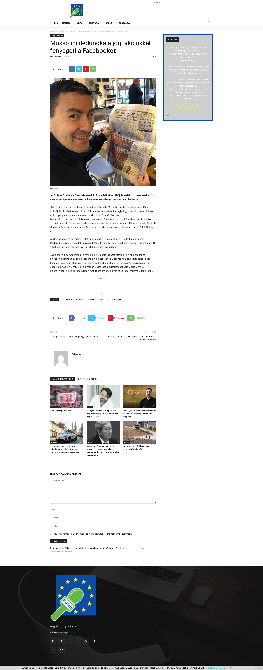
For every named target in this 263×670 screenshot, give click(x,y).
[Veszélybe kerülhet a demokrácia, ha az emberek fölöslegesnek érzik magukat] (139, 396)
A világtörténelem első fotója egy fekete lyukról (74, 336)
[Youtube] (61, 650)
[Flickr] (70, 641)
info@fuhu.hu (68, 632)
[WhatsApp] (93, 69)
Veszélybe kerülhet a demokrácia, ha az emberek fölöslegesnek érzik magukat (139, 413)
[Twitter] (79, 69)
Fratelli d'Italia (103, 299)
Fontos (53, 407)
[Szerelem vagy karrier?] (66, 396)
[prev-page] (52, 461)
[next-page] (57, 461)
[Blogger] (53, 641)
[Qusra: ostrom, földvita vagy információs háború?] (139, 432)
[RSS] (94, 641)
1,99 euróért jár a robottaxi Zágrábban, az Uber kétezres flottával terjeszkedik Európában (65, 449)
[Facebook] (72, 69)
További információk (216, 667)
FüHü (55, 23)
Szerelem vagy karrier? (60, 410)
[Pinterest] (86, 69)
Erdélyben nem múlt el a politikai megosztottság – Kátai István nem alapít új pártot (102, 413)
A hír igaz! (172, 39)
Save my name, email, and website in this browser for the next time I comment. (92, 533)
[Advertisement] (157, 11)
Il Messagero (117, 299)
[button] (209, 23)
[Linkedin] (78, 641)
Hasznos (54, 442)
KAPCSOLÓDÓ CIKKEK (62, 379)
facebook (90, 299)
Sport (109, 23)
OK (231, 667)
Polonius (57, 57)
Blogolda (124, 23)
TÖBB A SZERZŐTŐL (87, 379)
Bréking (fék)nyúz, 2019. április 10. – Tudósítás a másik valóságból (132, 338)
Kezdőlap (54, 31)
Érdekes (71, 31)
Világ (79, 23)
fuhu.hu (173, 79)
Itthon (66, 23)
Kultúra (94, 23)
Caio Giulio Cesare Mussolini (72, 299)
